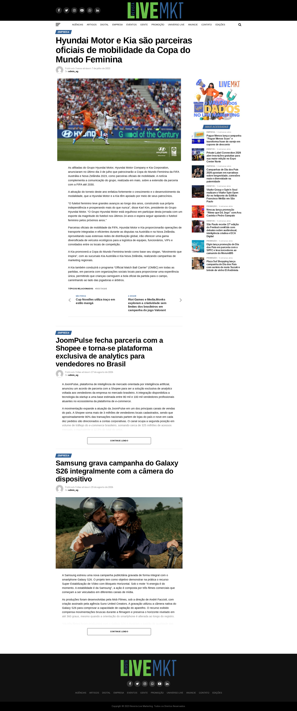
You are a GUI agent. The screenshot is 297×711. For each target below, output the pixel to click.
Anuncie (193, 24)
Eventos (131, 24)
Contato (206, 24)
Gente (144, 24)
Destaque (101, 289)
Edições (220, 24)
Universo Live (176, 24)
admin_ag (73, 71)
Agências (77, 24)
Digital (104, 24)
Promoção (157, 24)
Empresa (117, 24)
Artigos (92, 24)
